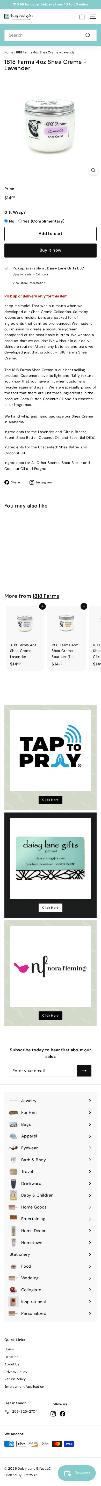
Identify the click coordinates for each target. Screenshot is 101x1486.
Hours (9, 1349)
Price (9, 188)
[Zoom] (93, 170)
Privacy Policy (15, 1372)
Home (8, 52)
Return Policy (15, 1379)
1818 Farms (46, 596)
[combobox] (50, 35)
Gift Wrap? (15, 212)
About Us (12, 1364)
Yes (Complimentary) (44, 221)
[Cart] (82, 16)
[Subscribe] (84, 1071)
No (12, 221)
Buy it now (51, 250)
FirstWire (30, 1475)
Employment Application (24, 1386)
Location (11, 1357)
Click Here (50, 800)
